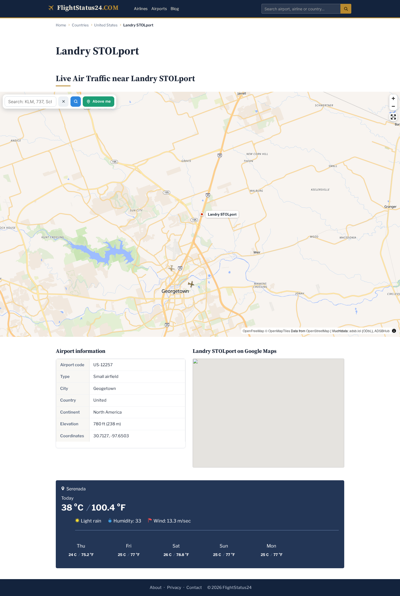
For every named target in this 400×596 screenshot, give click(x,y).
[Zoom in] (393, 98)
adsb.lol (355, 330)
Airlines (140, 8)
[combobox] (300, 9)
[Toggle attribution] (394, 331)
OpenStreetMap (318, 330)
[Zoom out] (393, 106)
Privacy (174, 587)
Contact (194, 587)
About (156, 587)
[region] (200, 214)
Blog (175, 8)
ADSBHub (382, 330)
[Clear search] (63, 101)
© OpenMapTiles (277, 330)
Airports (159, 8)
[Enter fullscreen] (393, 117)
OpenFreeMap (253, 330)
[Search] (345, 9)
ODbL (367, 330)
